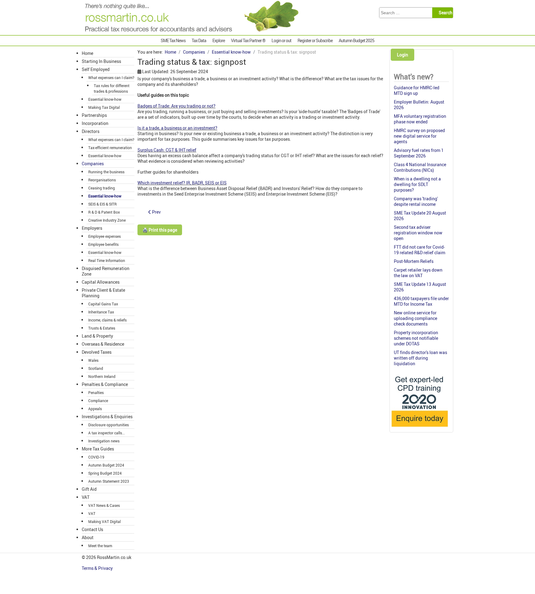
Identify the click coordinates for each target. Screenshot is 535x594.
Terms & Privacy (98, 568)
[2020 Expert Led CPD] (419, 428)
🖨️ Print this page (159, 230)
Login (402, 55)
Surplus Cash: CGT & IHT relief (166, 150)
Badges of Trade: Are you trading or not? (176, 106)
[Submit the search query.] (444, 12)
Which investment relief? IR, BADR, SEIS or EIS (182, 183)
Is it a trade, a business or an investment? (177, 128)
